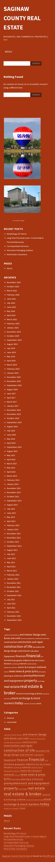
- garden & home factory (11, 635)
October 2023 (13, 286)
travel (39, 703)
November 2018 (14, 381)
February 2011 (13, 612)
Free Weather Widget (18, 220)
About (9, 268)
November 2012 (14, 537)
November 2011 (14, 587)
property (30, 680)
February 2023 (13, 294)
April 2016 (11, 443)
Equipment (9, 656)
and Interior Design (30, 634)
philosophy (42, 672)
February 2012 (13, 574)
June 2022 (11, 299)
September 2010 (14, 620)
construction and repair (30, 642)
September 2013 (14, 500)
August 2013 (12, 504)
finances (21, 656)
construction (10, 642)
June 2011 (11, 603)
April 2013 (11, 521)
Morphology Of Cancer (17, 234)
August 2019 (12, 344)
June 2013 (11, 513)
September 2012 (14, 546)
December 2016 (14, 410)
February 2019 (13, 369)
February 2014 (13, 480)
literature (7, 663)
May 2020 (11, 311)
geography (17, 660)
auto (43, 634)
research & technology (25, 693)
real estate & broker (23, 794)
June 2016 (11, 434)
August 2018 (12, 389)
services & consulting (34, 800)
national (41, 667)
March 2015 (12, 463)
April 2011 (11, 607)
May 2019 (11, 356)
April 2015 (11, 459)
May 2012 (11, 562)
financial (33, 655)
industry (27, 660)
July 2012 (11, 554)
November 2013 (14, 492)
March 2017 (12, 401)
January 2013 (12, 529)
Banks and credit (12, 638)
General (10, 718)
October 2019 (13, 336)
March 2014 (12, 476)
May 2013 (11, 517)
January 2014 (12, 484)
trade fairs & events (29, 704)
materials (23, 663)
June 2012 (11, 558)
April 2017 (11, 397)
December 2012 (14, 533)
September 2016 (14, 422)
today (19, 703)
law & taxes (39, 660)
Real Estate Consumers (17, 254)
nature (6, 672)
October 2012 (13, 541)
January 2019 (12, 373)
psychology (41, 681)
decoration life (39, 647)
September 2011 (14, 595)
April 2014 (11, 471)
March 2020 (12, 319)
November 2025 (14, 282)
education (34, 651)
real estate (12, 686)
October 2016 (13, 418)
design (7, 650)
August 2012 (12, 550)
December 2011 (14, 583)
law (33, 660)
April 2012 (11, 566)
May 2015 (11, 455)
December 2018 (14, 377)
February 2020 (13, 323)
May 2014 (11, 467)
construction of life (18, 646)
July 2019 (11, 348)
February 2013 (13, 525)
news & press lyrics (27, 671)
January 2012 (12, 579)
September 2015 (14, 447)
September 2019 (14, 340)
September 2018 (14, 385)
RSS (6, 39)
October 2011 (13, 591)
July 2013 (11, 509)
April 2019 (11, 360)
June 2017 (11, 393)
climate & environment (42, 638)
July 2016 (11, 430)
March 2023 (12, 290)
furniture (8, 660)
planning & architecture (13, 676)
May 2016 (11, 439)
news (12, 671)
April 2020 (11, 315)
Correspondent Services (18, 246)
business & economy (27, 638)
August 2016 (12, 426)
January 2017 (12, 406)
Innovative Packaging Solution (20, 250)
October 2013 (13, 496)
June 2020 (11, 307)
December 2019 (14, 331)
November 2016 (14, 414)
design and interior (20, 650)
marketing (15, 664)
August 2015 (12, 451)
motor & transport (27, 667)
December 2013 (14, 488)
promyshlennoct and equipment (27, 783)
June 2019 (11, 352)
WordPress (48, 856)
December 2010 (14, 616)
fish (42, 657)
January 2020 (12, 327)
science (38, 693)
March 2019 (12, 364)
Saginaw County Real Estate (22, 18)
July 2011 (11, 599)
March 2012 (12, 570)
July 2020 (11, 303)
